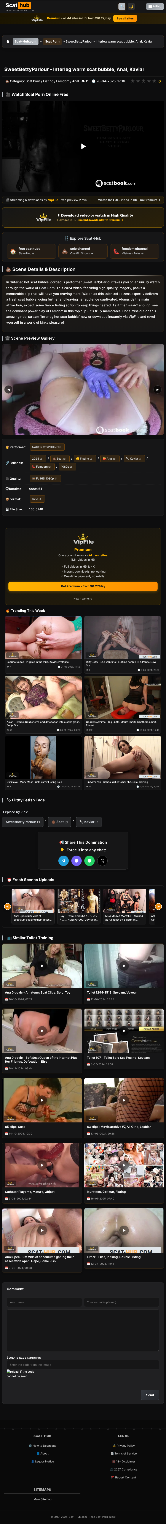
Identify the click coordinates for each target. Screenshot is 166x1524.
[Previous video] (7, 906)
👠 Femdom (40, 466)
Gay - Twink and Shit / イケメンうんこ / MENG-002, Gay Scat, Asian (78, 919)
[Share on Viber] (76, 861)
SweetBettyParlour (44, 446)
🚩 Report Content (123, 1477)
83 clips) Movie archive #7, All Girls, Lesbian (119, 1126)
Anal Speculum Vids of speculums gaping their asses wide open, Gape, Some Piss (31, 919)
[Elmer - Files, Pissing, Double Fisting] (124, 1230)
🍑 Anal (107, 458)
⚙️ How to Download (42, 1445)
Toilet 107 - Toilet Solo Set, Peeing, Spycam (118, 1057)
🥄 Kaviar (132, 458)
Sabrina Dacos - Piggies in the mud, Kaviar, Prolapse (38, 662)
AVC (35, 498)
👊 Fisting (82, 458)
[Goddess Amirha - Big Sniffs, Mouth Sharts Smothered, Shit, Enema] (122, 697)
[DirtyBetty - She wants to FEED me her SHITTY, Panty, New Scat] (122, 637)
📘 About (42, 1453)
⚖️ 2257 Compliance (123, 1469)
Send (150, 1395)
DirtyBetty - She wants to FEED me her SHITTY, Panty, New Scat (121, 664)
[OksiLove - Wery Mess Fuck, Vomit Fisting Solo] (43, 757)
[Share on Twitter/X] (102, 861)
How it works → (83, 598)
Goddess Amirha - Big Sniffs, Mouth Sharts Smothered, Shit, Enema (121, 723)
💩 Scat (57, 458)
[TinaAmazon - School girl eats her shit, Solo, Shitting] (122, 757)
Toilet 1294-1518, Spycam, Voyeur (112, 992)
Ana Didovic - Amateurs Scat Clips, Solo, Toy (37, 992)
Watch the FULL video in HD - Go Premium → (129, 199)
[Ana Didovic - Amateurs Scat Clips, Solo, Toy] (42, 966)
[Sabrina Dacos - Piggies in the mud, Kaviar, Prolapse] (43, 637)
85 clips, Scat (15, 1126)
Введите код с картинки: (24, 1357)
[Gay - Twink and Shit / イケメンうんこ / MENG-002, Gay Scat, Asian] (78, 901)
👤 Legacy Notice (42, 1461)
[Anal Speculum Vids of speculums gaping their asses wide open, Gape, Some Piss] (33, 901)
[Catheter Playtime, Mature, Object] (42, 1165)
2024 (35, 458)
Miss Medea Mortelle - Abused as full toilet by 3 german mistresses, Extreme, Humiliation (124, 921)
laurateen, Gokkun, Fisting (106, 1191)
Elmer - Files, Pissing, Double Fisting (114, 1257)
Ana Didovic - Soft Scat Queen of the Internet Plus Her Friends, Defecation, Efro (41, 1059)
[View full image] (83, 389)
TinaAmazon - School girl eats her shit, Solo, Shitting (117, 781)
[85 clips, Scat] (42, 1100)
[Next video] (158, 906)
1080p (65, 466)
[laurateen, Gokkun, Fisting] (124, 1165)
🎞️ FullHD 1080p (43, 478)
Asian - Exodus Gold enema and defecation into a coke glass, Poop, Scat (43, 723)
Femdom (62, 81)
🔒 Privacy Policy (124, 1445)
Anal (75, 81)
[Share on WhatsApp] (89, 861)
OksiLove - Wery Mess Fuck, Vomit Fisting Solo (34, 781)
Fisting (48, 81)
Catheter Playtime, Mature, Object (29, 1191)
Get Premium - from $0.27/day (83, 586)
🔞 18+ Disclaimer (123, 1461)
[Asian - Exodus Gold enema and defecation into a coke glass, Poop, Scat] (43, 697)
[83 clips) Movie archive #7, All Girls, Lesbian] (124, 1100)
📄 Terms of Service (123, 1453)
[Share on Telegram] (63, 861)
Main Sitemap (42, 1499)
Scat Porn (52, 41)
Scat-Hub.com (25, 41)
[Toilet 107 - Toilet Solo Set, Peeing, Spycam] (124, 1031)
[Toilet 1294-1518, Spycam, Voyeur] (124, 966)
